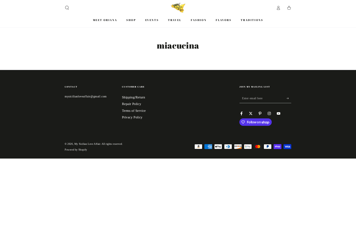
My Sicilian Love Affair (87, 143)
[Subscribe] (289, 98)
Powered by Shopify (76, 149)
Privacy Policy (132, 117)
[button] (67, 7)
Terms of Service (134, 110)
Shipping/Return (133, 97)
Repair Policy (131, 104)
